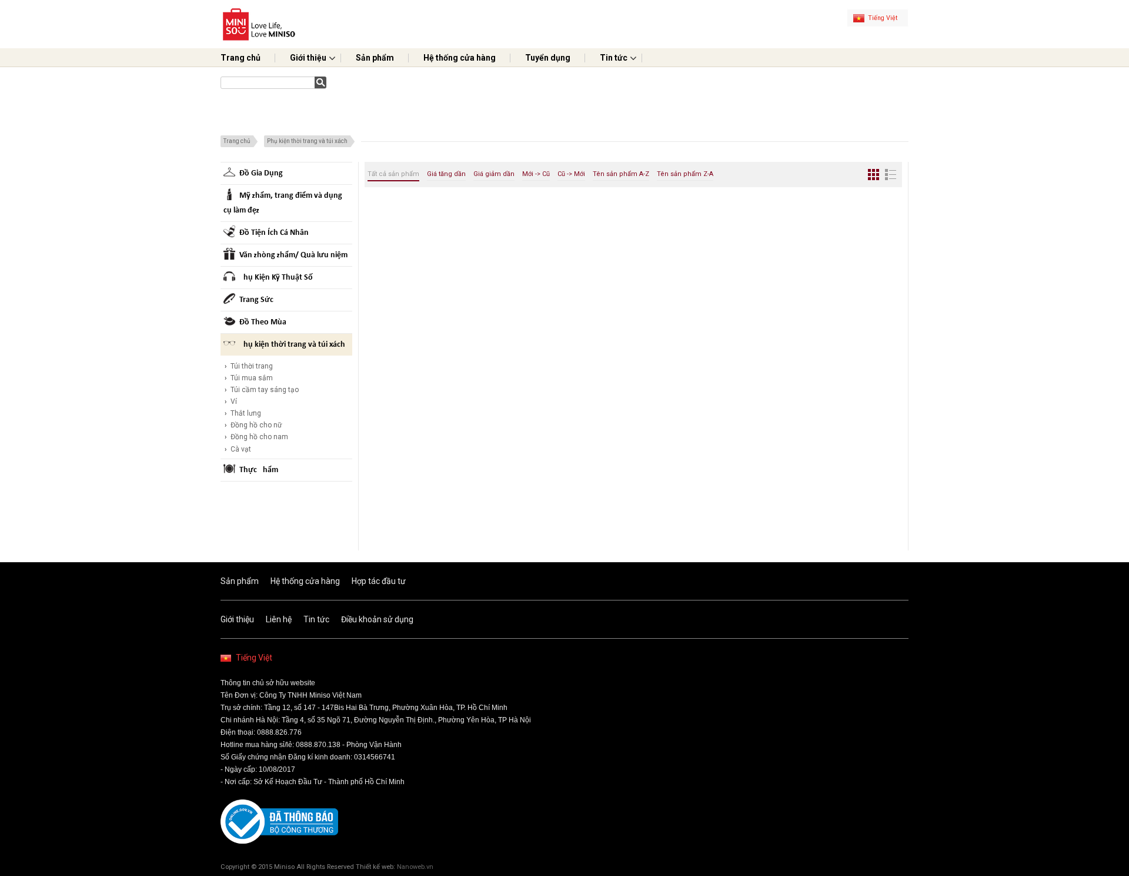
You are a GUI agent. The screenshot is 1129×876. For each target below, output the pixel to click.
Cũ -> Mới (571, 174)
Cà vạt (238, 449)
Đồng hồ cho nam (256, 437)
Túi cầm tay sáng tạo (262, 390)
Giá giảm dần (494, 174)
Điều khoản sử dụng (377, 619)
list (890, 174)
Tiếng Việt (254, 657)
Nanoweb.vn (415, 867)
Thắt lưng (243, 413)
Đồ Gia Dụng (261, 173)
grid (873, 174)
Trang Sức (256, 300)
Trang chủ (240, 57)
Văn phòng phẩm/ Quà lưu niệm (293, 255)
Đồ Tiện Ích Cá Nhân (274, 232)
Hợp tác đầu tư (379, 581)
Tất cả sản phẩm (393, 174)
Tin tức (613, 57)
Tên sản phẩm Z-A (685, 174)
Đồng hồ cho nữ (253, 425)
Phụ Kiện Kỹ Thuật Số (276, 277)
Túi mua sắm (249, 378)
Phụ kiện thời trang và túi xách (307, 141)
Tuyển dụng (547, 57)
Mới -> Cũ (536, 174)
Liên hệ (279, 619)
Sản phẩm (375, 57)
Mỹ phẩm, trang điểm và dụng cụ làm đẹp (282, 203)
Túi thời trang (249, 366)
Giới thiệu (308, 57)
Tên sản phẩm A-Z (621, 174)
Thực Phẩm (258, 470)
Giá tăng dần (446, 174)
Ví (231, 401)
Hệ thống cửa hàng (459, 57)
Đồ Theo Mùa (262, 322)
